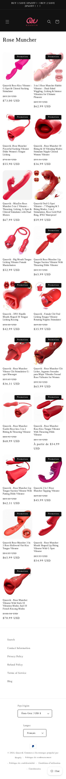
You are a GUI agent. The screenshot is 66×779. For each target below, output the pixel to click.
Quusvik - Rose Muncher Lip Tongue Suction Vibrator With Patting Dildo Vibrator (17, 491)
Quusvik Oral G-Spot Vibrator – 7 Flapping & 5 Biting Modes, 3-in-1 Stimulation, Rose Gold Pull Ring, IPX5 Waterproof (47, 209)
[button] (7, 22)
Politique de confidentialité (22, 763)
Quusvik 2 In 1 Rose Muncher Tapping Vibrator (46, 489)
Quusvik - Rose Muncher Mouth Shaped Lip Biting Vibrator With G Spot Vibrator (46, 547)
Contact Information (18, 648)
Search (11, 639)
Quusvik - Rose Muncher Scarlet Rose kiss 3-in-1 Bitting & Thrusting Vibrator (17, 429)
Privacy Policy (15, 656)
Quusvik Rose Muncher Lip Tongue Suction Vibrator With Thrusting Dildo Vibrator (48, 262)
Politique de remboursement (38, 757)
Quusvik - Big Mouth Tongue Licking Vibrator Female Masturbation (17, 262)
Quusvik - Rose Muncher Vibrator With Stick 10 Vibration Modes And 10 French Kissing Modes (15, 604)
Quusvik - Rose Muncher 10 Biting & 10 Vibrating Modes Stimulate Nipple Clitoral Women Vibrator (48, 150)
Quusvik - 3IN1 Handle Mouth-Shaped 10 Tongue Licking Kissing (15, 317)
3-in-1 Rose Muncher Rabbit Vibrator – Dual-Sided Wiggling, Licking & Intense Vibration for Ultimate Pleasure (48, 91)
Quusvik (20, 753)
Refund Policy (15, 665)
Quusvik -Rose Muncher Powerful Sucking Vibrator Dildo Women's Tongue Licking (16, 150)
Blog (9, 681)
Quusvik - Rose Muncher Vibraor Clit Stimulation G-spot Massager (16, 371)
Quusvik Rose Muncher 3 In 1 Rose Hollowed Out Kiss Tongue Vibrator (16, 545)
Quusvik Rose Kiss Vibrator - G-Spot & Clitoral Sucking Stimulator (17, 88)
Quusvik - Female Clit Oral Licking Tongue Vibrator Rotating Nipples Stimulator (47, 317)
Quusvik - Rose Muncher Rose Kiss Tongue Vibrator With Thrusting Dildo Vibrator (47, 430)
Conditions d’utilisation (49, 763)
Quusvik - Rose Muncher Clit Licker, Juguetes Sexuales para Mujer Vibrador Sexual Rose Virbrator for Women (48, 373)
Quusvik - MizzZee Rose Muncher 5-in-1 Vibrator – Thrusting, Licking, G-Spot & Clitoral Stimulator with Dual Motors (17, 209)
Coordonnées (35, 769)
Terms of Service (16, 673)
